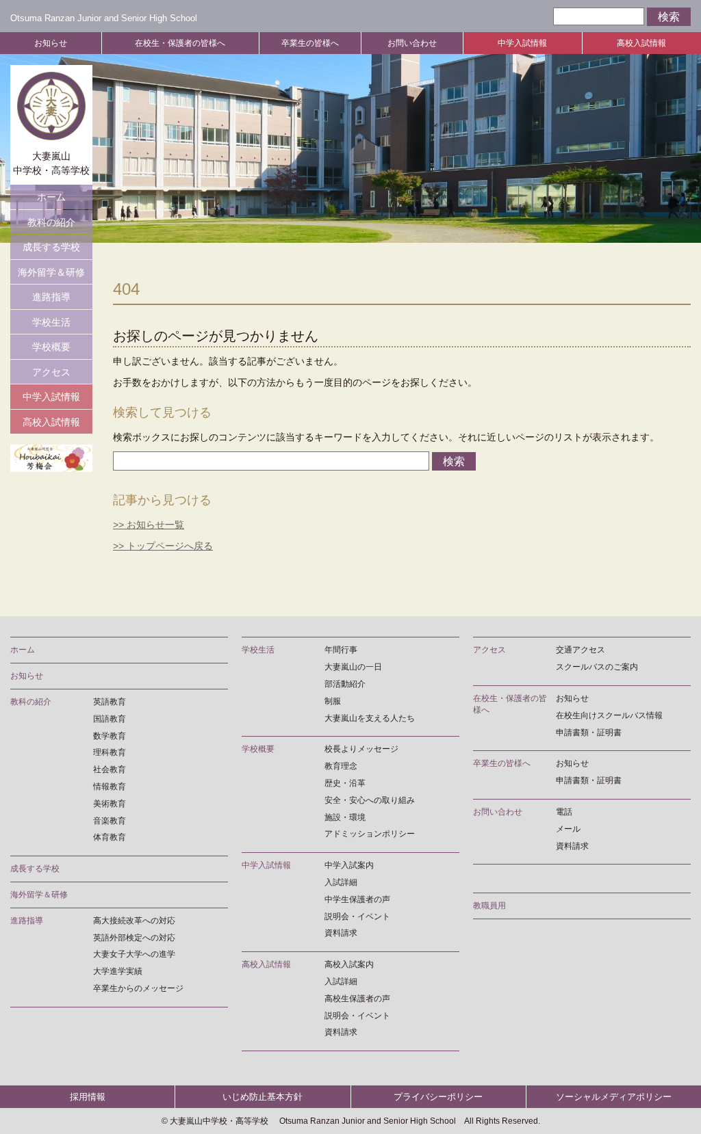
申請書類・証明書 (589, 732)
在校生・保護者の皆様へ (180, 43)
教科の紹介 (51, 222)
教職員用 (489, 905)
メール (568, 829)
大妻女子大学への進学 (134, 954)
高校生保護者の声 (357, 998)
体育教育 (109, 837)
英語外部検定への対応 (134, 937)
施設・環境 (345, 817)
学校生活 (51, 322)
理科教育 (109, 752)
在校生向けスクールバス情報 (609, 715)
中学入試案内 (349, 865)
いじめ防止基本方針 (262, 1097)
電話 (564, 812)
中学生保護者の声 (357, 899)
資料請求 (340, 933)
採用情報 (87, 1097)
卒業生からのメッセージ (138, 988)
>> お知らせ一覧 (148, 524)
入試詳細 (340, 882)
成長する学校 (51, 246)
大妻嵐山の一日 (353, 667)
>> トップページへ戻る (163, 545)
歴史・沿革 (345, 783)
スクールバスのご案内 (597, 667)
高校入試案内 (349, 964)
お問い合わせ (412, 43)
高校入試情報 (641, 43)
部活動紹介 (345, 684)
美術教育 (109, 803)
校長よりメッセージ (361, 749)
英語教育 (109, 702)
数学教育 (109, 736)
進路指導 (51, 296)
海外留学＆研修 (51, 272)
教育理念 (340, 766)
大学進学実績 (117, 971)
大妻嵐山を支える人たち (369, 718)
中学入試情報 (522, 43)
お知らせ (50, 43)
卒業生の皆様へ (310, 43)
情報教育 (109, 786)
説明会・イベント (357, 916)
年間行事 (340, 650)
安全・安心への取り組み (369, 800)
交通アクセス (580, 650)
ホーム (51, 197)
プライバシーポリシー (438, 1097)
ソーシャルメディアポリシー (614, 1097)
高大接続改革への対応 (134, 920)
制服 (332, 701)
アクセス (51, 372)
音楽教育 (109, 821)
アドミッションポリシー (369, 834)
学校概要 (51, 346)
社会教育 (109, 769)
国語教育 (109, 719)
